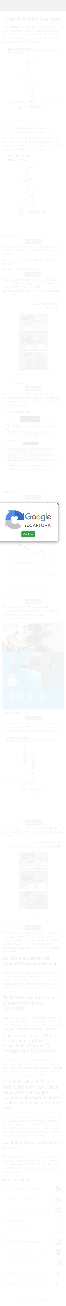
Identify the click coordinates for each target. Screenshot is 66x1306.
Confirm (28, 534)
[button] (33, 653)
